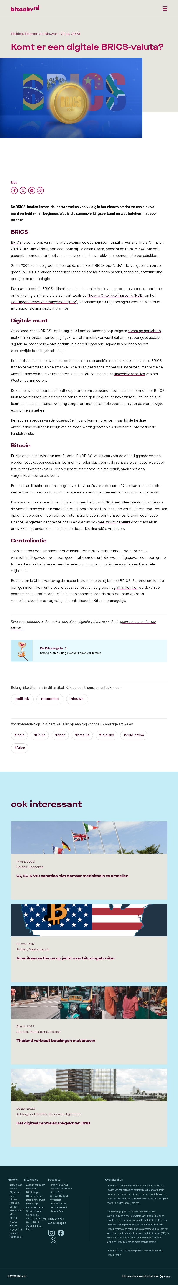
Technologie (15, 1237)
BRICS (16, 242)
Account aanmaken (35, 1185)
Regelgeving (16, 1229)
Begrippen (31, 1189)
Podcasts (54, 1180)
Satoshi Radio (57, 1211)
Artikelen (13, 1180)
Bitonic (21, 1276)
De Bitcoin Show (58, 1204)
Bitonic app (32, 1204)
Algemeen (15, 1192)
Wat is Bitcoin (33, 1222)
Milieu (13, 1214)
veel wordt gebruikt (114, 522)
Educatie (14, 1207)
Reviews (14, 1233)
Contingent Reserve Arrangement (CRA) (44, 302)
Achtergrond (16, 1185)
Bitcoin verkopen (34, 1196)
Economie (14, 1203)
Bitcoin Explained (59, 1185)
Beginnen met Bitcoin (61, 1189)
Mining (13, 1218)
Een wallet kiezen (35, 1208)
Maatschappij (16, 1211)
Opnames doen (33, 1211)
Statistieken (56, 1219)
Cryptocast (55, 1200)
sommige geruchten (144, 331)
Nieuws (13, 1222)
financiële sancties (129, 374)
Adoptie (13, 1189)
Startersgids (32, 1215)
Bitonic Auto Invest (35, 1200)
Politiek (13, 1226)
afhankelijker (127, 588)
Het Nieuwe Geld (58, 1208)
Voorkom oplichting (36, 1219)
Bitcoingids (31, 1180)
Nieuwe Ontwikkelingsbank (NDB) (115, 296)
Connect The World (59, 1196)
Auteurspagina (57, 1223)
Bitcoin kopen (33, 1192)
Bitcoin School (57, 1192)
